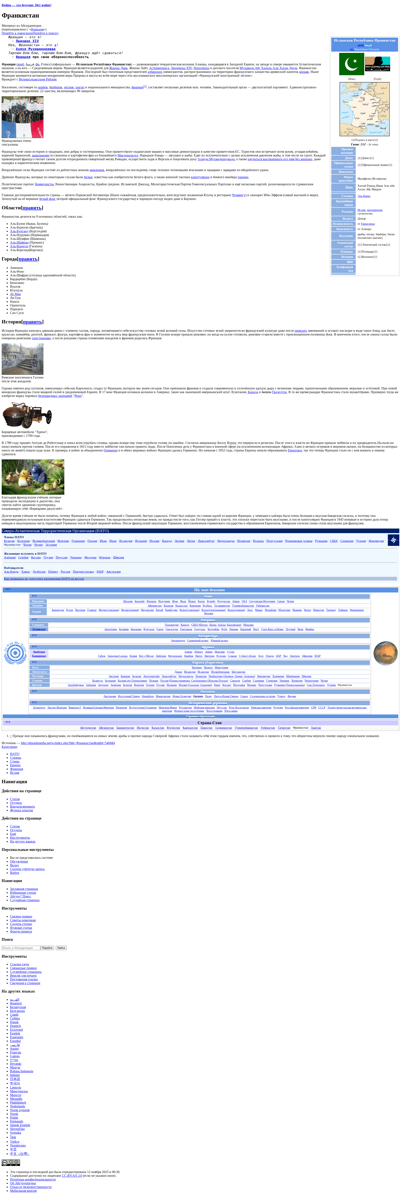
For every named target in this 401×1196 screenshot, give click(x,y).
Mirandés (16, 1099)
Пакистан (318, 609)
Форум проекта (21, 931)
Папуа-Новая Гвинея (226, 696)
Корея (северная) (189, 609)
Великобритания (44, 541)
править (32, 207)
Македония (221, 667)
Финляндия (376, 541)
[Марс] (385, 664)
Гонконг (92, 609)
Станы (14, 761)
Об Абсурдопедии (23, 1183)
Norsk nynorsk (20, 1110)
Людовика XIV (181, 68)
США (334, 541)
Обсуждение (19, 861)
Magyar (15, 1067)
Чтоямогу (238, 195)
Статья (15, 799)
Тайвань (343, 609)
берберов (55, 87)
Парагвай (245, 629)
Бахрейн (140, 601)
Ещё (13, 834)
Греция (92, 541)
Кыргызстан (190, 727)
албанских (155, 72)
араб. (361, 45)
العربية (14, 999)
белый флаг (47, 199)
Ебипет (53, 571)
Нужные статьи (21, 927)
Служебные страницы (26, 972)
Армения (115, 684)
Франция (37, 29)
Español (15, 1041)
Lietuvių (15, 1087)
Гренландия (172, 624)
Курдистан (223, 601)
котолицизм (374, 210)
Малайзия (270, 609)
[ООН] (15, 664)
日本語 (15, 1079)
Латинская (39, 629)
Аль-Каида (11, 571)
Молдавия (239, 684)
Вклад (14, 865)
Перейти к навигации (17, 33)
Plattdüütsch (18, 1102)
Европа (15, 765)
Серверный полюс (198, 640)
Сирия (281, 601)
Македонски (19, 1091)
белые (88, 177)
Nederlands (17, 1106)
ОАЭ (244, 601)
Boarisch (16, 1003)
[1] (145, 86)
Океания (198, 696)
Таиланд (331, 609)
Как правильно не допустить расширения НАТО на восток (44, 578)
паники (243, 177)
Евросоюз (295, 450)
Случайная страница (24, 900)
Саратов (235, 680)
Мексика (248, 624)
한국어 (15, 1083)
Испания (141, 541)
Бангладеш (58, 609)
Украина (76, 557)
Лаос (250, 609)
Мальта (208, 667)
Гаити (160, 629)
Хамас (25, 571)
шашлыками (40, 155)
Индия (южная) (130, 609)
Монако (251, 684)
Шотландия (238, 671)
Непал (307, 609)
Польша (258, 541)
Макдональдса (128, 155)
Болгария (23, 541)
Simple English (20, 1125)
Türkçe (14, 1141)
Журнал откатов (21, 810)
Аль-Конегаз (19, 246)
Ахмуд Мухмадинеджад (36, 49)
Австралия (113, 571)
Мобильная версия (23, 1190)
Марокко (219, 651)
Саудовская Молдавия (262, 601)
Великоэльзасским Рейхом (37, 79)
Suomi (14, 1048)
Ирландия (189, 671)
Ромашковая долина (298, 541)
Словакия (258, 680)
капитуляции (200, 177)
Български (17, 1011)
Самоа (244, 696)
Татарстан (284, 727)
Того (261, 655)
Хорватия (296, 680)
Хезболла (39, 571)
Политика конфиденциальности (33, 1179)
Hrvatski (15, 1063)
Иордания (164, 601)
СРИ (313, 707)
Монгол (15, 1095)
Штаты (203, 624)
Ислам (361, 210)
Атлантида (39, 707)
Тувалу (281, 696)
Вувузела (148, 629)
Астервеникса (159, 68)
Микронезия (163, 696)
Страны (15, 757)
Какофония (233, 624)
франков (137, 87)
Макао (259, 609)
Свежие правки (21, 916)
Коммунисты (44, 184)
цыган (79, 87)
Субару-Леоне (247, 655)
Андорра (103, 684)
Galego (15, 1056)
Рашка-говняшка (180, 680)
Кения (133, 655)
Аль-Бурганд (19, 231)
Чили (300, 629)
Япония (208, 613)
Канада (253, 392)
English (15, 1033)
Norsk (14, 1114)
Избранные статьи (23, 892)
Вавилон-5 (75, 707)
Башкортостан (125, 727)
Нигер (198, 655)
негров (69, 87)
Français (15, 1052)
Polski (14, 1117)
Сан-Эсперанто (316, 684)
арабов (43, 87)
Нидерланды (226, 541)
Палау (208, 696)
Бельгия (9, 541)
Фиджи (292, 696)
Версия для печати (23, 975)
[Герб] (377, 70)
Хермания (278, 676)
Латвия (179, 541)
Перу (256, 629)
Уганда (270, 655)
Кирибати (148, 696)
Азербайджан (76, 684)
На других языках (23, 841)
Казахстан (181, 605)
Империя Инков (168, 707)
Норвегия (243, 541)
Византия (121, 707)
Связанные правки (23, 968)
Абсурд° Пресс (20, 896)
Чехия (27, 544)
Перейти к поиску (46, 33)
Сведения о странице (25, 983)
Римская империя (261, 707)
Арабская (39, 651)
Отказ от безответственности (31, 1187)
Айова (212, 624)
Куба (224, 629)
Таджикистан (222, 605)
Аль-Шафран (19, 242)
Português (16, 1121)
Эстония (51, 544)
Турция (361, 541)
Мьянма (297, 609)
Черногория (312, 680)
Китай (159, 609)
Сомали (232, 655)
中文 (13, 1149)
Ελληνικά (16, 1029)
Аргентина (110, 629)
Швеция (118, 557)
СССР (321, 707)
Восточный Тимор (129, 696)
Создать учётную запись (27, 869)
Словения (346, 541)
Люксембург (206, 541)
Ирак (103, 541)
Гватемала (186, 629)
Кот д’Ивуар (146, 655)
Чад (285, 655)
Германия (78, 541)
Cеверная (205, 684)
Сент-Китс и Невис (272, 629)
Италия (154, 541)
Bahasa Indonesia (21, 1071)
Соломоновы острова (262, 696)
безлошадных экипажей (55, 396)
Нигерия (209, 655)
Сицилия (194, 684)
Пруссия (61, 557)
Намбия (188, 655)
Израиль (104, 557)
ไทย (13, 1137)
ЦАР (278, 655)
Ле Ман (15, 294)
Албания (10, 557)
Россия (65, 571)
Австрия (114, 676)
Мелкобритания (220, 671)
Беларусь (97, 680)
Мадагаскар (175, 655)
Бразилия (136, 629)
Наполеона (201, 68)
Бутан (69, 609)
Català (14, 1014)
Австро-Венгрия (57, 707)
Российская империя (297, 707)
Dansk (14, 1022)
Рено (78, 396)
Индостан (143, 727)
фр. (352, 49)
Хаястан (316, 727)
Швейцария (293, 676)
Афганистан (155, 605)
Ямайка (309, 629)
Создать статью (21, 924)
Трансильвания (295, 684)
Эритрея (295, 655)
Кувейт (211, 601)
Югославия (231, 710)
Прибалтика (216, 676)
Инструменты (20, 837)
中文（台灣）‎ (20, 1153)
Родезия (221, 655)
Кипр (217, 684)
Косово (36, 557)
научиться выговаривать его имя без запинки (280, 159)
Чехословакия (214, 710)
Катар (201, 601)
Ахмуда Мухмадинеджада (216, 159)
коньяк (304, 72)
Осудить (16, 803)
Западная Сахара (118, 655)
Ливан (236, 601)
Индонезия (147, 609)
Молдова (90, 557)
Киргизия (195, 605)
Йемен (192, 601)
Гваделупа (279, 392)
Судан (230, 651)
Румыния (321, 541)
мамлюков (97, 170)
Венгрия (63, 541)
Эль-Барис (364, 196)
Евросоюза (368, 223)
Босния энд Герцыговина (132, 680)
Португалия (274, 541)
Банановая (39, 655)
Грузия (48, 557)
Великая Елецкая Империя (98, 707)
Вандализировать (22, 806)
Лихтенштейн (151, 676)
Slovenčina (17, 1129)
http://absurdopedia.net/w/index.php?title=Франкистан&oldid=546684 (68, 743)
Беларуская (18, 1007)
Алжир (188, 651)
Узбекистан (262, 605)
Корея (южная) (236, 609)
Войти (14, 872)
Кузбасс (207, 605)
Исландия (125, 541)
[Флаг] (351, 74)
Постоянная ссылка (24, 979)
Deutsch (15, 1026)
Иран (113, 541)
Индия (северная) (109, 609)
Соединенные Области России (209, 680)
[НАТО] (393, 545)
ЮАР (100, 571)
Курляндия (185, 707)
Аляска (222, 624)
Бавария (125, 676)
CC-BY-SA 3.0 (72, 1175)
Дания (178, 671)
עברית (14, 1060)
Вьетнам (80, 609)
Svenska (15, 1132)
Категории (9, 747)
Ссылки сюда (19, 964)
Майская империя (204, 707)
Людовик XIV (27, 41)
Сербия (23, 557)
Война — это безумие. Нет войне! (26, 5)
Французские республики (189, 710)
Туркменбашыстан (243, 605)
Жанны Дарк (118, 68)
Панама (233, 629)
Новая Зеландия (182, 696)
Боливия (124, 629)
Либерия (161, 655)
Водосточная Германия (143, 707)
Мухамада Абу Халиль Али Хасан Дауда (268, 68)
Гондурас (200, 629)
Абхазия (128, 601)
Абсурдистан (88, 727)
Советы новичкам (23, 920)
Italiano (15, 1075)
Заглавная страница (24, 889)
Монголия (284, 609)
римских (301, 330)
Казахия (168, 605)
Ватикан (197, 667)
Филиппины (357, 609)
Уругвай (290, 629)
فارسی (15, 1045)
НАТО (14, 754)
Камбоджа (171, 609)
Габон (101, 655)
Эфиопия (307, 655)
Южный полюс (219, 640)
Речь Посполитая (239, 707)
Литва (191, 541)
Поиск (7, 939)
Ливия (208, 651)
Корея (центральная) (214, 609)
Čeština (15, 1018)
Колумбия (213, 629)
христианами (41, 338)
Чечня (38, 544)
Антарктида (178, 640)
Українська (18, 1145)
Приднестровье (83, 571)
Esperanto (16, 1037)
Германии (111, 450)
